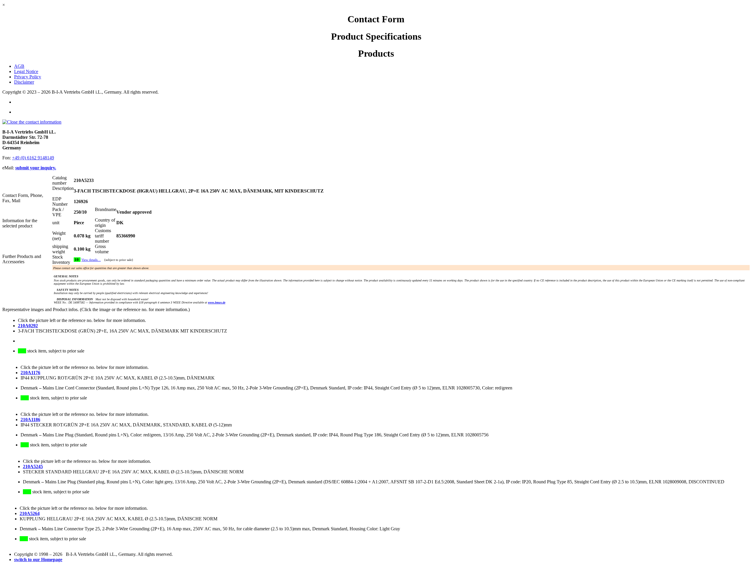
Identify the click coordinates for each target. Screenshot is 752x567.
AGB (19, 66)
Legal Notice (26, 71)
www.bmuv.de (216, 302)
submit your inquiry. (35, 167)
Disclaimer (24, 82)
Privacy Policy (27, 76)
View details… (91, 259)
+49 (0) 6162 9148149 (33, 157)
